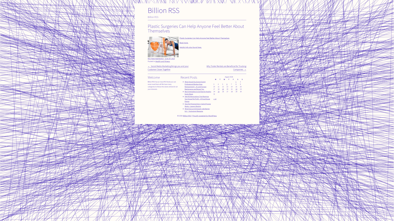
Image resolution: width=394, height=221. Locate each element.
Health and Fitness (162, 61)
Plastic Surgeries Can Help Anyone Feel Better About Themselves (204, 38)
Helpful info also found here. (191, 47)
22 (236, 89)
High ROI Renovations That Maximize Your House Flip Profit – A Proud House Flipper (197, 99)
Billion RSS (163, 10)
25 (218, 92)
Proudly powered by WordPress (204, 116)
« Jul (214, 99)
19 (223, 89)
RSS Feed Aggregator (156, 58)
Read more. (184, 43)
